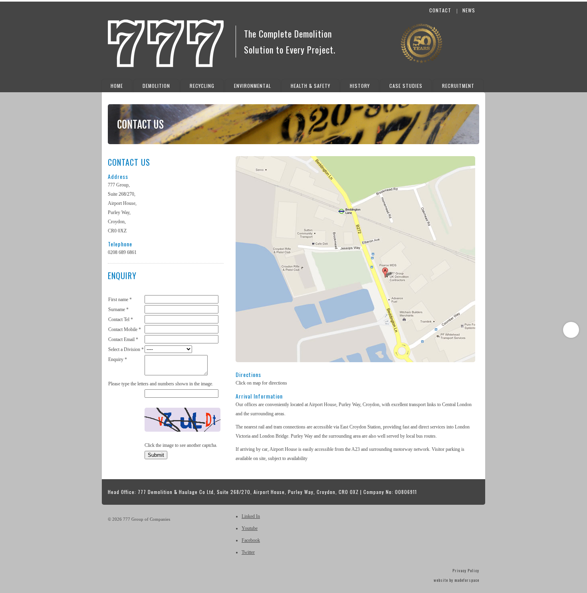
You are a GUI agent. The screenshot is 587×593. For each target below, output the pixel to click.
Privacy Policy (465, 570)
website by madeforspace (456, 580)
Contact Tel (120, 319)
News (468, 10)
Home (117, 85)
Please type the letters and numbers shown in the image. (160, 384)
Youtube (250, 528)
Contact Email (123, 339)
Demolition (156, 85)
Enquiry (117, 359)
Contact (440, 10)
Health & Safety (310, 85)
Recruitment (458, 85)
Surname (118, 309)
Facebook (251, 540)
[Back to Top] (571, 330)
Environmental (252, 85)
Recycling (202, 85)
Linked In (251, 516)
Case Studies (405, 85)
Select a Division (126, 349)
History (360, 85)
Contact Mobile (124, 329)
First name (120, 299)
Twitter (248, 552)
